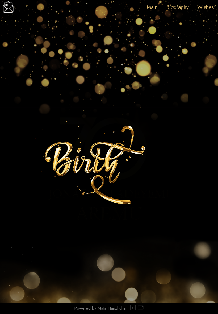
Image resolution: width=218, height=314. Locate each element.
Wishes (205, 7)
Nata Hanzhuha (112, 308)
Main (152, 7)
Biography (177, 7)
